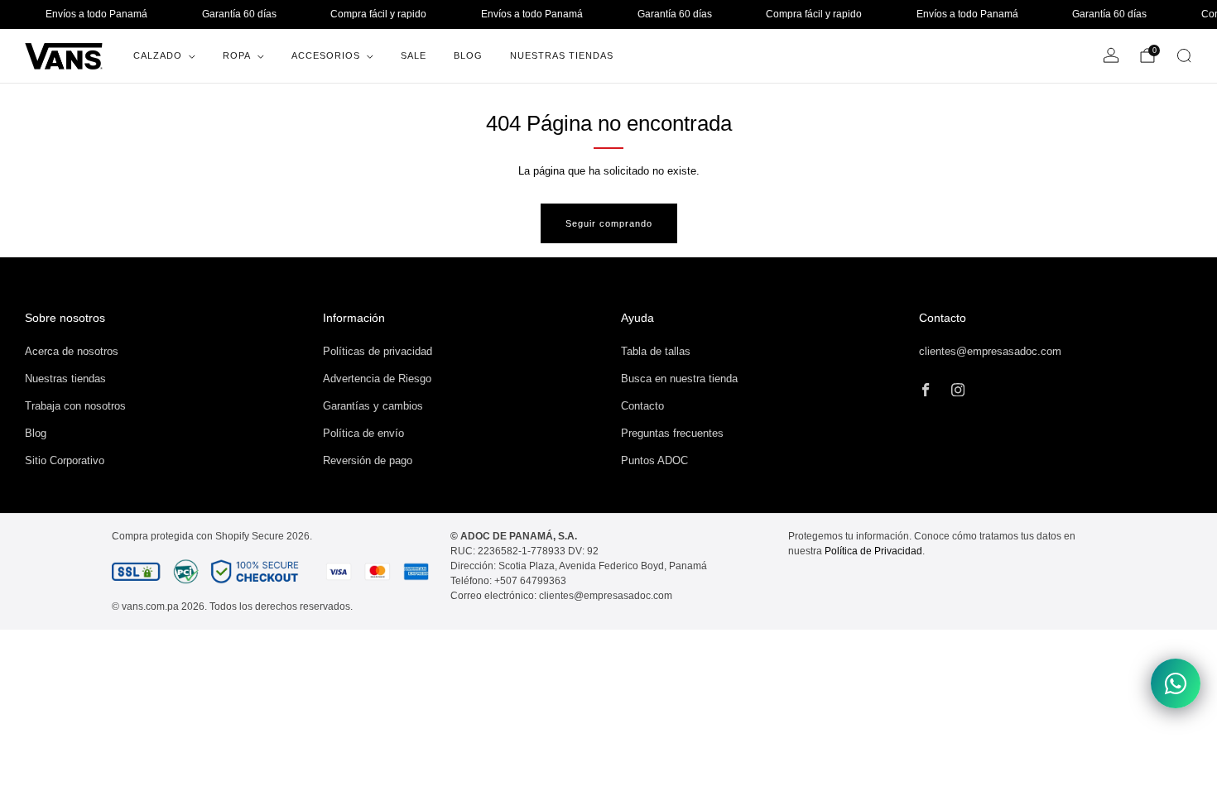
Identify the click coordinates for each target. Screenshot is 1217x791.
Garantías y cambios (373, 406)
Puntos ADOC (654, 460)
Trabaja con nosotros (75, 406)
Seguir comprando (608, 223)
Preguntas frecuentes (672, 433)
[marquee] (608, 14)
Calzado (157, 55)
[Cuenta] (1111, 55)
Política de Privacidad (873, 551)
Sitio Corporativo (64, 460)
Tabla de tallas (655, 351)
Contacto (642, 406)
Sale (413, 55)
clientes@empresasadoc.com (990, 351)
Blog (468, 55)
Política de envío (363, 433)
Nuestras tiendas (65, 378)
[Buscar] (1184, 55)
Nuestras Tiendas (561, 55)
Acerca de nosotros (71, 351)
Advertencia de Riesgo (377, 378)
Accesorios (325, 55)
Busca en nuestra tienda (679, 378)
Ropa (237, 55)
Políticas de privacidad (377, 351)
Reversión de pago (367, 460)
